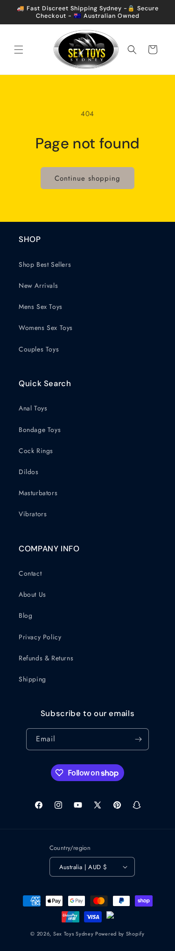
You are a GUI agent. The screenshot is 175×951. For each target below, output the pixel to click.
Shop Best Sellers (45, 264)
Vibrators (33, 514)
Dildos (29, 471)
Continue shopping (87, 178)
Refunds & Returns (46, 658)
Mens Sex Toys (41, 306)
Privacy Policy (40, 637)
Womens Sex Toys (46, 327)
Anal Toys (33, 408)
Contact (30, 573)
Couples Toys (39, 349)
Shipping (32, 679)
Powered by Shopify (120, 933)
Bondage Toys (40, 429)
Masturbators (38, 492)
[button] (18, 49)
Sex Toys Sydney (73, 933)
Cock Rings (36, 450)
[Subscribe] (138, 739)
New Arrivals (38, 285)
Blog (25, 615)
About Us (32, 594)
